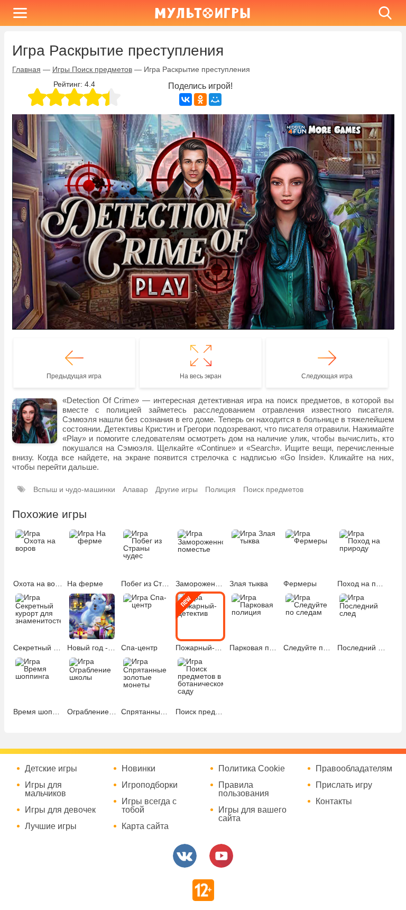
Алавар (135, 489)
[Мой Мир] (215, 99)
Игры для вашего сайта (252, 814)
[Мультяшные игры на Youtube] (221, 856)
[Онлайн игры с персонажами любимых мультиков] (202, 13)
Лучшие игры (51, 826)
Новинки (138, 769)
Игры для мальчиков (45, 789)
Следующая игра (327, 376)
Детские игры (51, 769)
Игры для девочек (60, 810)
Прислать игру (344, 785)
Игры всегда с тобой (149, 805)
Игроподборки (150, 785)
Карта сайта (145, 826)
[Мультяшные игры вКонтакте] (185, 856)
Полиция (220, 489)
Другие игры (176, 489)
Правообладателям (354, 769)
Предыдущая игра (74, 376)
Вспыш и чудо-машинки (74, 489)
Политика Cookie (251, 769)
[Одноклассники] (200, 99)
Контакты (334, 801)
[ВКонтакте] (185, 99)
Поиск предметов (273, 489)
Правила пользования (243, 789)
